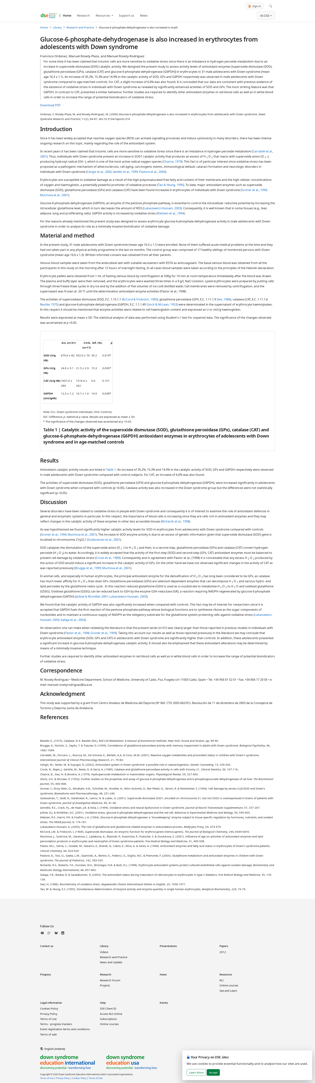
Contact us (46, 946)
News (144, 15)
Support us (126, 15)
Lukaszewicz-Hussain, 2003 (162, 208)
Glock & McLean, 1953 (162, 304)
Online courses (228, 985)
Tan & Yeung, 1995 (170, 185)
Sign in (256, 6)
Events (164, 1002)
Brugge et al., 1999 (88, 568)
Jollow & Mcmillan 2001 (92, 596)
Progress (45, 974)
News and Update (111, 962)
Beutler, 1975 (49, 304)
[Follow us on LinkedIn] (63, 933)
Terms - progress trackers (56, 1024)
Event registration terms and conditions (65, 1029)
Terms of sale (48, 1034)
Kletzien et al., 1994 (171, 213)
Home (67, 15)
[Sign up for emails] (43, 933)
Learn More (196, 1072)
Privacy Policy (48, 1014)
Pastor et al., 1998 (77, 633)
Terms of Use (48, 1019)
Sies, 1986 (223, 299)
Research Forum (110, 980)
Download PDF (50, 105)
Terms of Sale (96, 1078)
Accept (213, 1072)
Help (103, 1002)
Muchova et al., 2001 (54, 195)
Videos (104, 952)
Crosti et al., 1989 (108, 558)
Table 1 (111, 470)
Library (57, 27)
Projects (105, 985)
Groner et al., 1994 (254, 190)
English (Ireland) (54, 1049)
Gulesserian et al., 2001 (104, 540)
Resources (103, 15)
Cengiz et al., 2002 (99, 172)
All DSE (265, 16)
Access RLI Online (111, 1014)
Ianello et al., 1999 (125, 172)
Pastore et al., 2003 (152, 172)
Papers (223, 946)
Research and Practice (80, 27)
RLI (221, 980)
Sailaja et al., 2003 (73, 620)
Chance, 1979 (172, 162)
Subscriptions (108, 1019)
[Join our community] (49, 933)
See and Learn (228, 990)
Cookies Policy (49, 1008)
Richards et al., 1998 (175, 521)
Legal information (51, 1002)
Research (83, 15)
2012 (222, 952)
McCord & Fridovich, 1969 (139, 299)
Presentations (168, 946)
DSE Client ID (108, 1008)
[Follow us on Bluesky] (56, 933)
